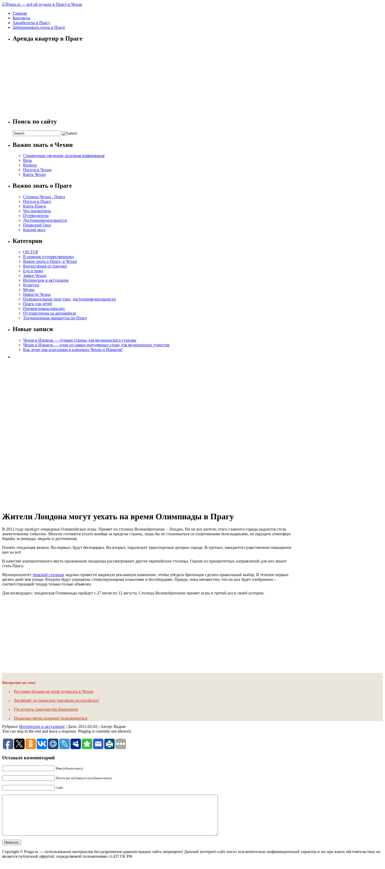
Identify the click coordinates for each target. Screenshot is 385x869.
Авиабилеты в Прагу (31, 22)
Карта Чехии (34, 174)
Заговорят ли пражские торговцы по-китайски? (56, 700)
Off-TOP (30, 252)
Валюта (30, 165)
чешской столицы (48, 574)
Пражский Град (37, 225)
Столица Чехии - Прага (44, 196)
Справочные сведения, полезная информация (63, 155)
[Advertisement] (52, 433)
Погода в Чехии (37, 170)
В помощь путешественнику (48, 256)
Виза (27, 160)
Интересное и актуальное (46, 280)
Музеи (29, 289)
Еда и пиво (33, 271)
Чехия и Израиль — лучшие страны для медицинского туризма (79, 340)
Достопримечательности (45, 220)
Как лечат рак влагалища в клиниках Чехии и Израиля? (73, 349)
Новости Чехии (37, 294)
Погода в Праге (37, 201)
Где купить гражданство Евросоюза (46, 709)
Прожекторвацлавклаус (44, 308)
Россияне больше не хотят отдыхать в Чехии (53, 691)
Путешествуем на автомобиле (49, 313)
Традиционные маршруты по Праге (55, 318)
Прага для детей (37, 304)
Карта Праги (34, 206)
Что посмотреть (37, 211)
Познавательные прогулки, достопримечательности (69, 299)
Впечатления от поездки (45, 266)
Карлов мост (34, 229)
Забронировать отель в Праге (39, 27)
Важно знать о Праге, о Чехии (50, 261)
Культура (31, 285)
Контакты (21, 18)
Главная (20, 13)
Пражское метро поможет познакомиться (50, 718)
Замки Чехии (34, 275)
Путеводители (36, 215)
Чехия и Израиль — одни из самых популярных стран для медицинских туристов (96, 345)
